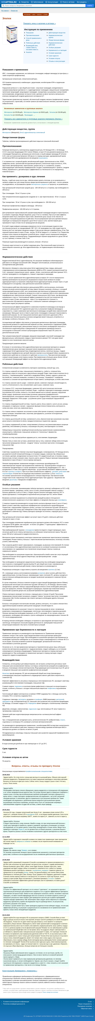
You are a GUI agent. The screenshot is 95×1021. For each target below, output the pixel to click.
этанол (62, 720)
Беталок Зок (8, 115)
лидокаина (18, 686)
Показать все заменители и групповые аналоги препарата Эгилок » (33, 119)
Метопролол (8, 112)
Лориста (21, 829)
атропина (51, 569)
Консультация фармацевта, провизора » (19, 971)
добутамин (62, 471)
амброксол (20, 841)
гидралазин (33, 709)
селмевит (27, 841)
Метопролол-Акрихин (31, 112)
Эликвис (24, 850)
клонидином (30, 530)
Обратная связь (86, 1008)
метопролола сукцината (39, 184)
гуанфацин (38, 699)
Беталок (52, 112)
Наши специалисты (85, 1004)
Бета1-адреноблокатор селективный (32, 132)
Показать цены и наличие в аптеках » (39, 23)
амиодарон (6, 701)
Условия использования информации (16, 1001)
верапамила (43, 158)
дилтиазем (60, 699)
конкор (26, 872)
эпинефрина (62, 500)
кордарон (45, 870)
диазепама (13, 480)
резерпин (41, 573)
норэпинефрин (7, 473)
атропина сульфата (15, 471)
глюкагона (58, 473)
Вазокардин (29, 115)
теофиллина (51, 688)
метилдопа (22, 699)
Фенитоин (5, 673)
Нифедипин (32, 703)
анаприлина (37, 870)
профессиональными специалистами (39, 771)
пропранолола (43, 355)
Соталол (51, 878)
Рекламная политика (85, 1006)
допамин (55, 471)
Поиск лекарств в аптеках (50, 992)
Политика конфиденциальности (14, 1004)
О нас (90, 1001)
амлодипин (31, 814)
